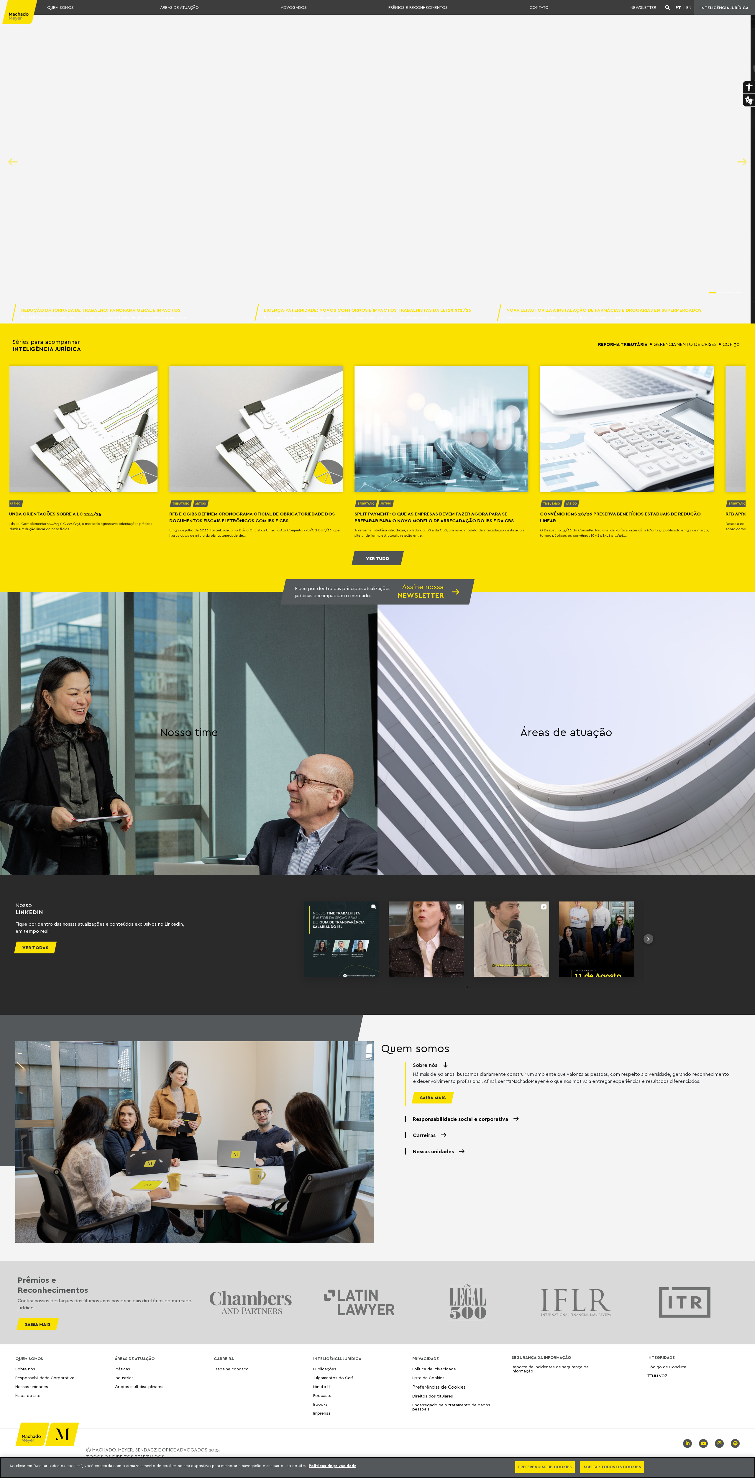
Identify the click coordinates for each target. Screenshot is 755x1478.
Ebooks (320, 1404)
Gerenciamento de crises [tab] (685, 344)
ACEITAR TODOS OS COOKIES (612, 1466)
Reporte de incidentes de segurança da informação (550, 1369)
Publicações (324, 1369)
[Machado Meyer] (19, 7)
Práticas (122, 1369)
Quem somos (415, 1048)
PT (678, 7)
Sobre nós (25, 1369)
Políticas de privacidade (332, 1465)
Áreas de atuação (566, 732)
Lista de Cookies (428, 1377)
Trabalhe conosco (231, 1369)
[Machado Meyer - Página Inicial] (19, 7)
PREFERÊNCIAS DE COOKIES (545, 1466)
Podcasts (322, 1395)
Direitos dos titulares (432, 1395)
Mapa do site (27, 1395)
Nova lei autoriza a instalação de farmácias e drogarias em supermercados (604, 310)
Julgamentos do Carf (333, 1377)
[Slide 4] (738, 292)
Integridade (661, 1357)
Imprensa (322, 1412)
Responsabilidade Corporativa (44, 1377)
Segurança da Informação (541, 1357)
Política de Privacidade (434, 1369)
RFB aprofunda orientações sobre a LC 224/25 (441, 514)
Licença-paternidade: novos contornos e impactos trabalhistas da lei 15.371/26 (367, 310)
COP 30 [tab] (731, 344)
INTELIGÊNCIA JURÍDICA (724, 7)
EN (688, 7)
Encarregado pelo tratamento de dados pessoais (451, 1406)
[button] (290, 939)
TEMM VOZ (657, 1375)
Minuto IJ (321, 1386)
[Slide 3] (729, 292)
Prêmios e (53, 1285)
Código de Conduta (666, 1367)
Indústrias (124, 1377)
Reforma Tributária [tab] (623, 344)
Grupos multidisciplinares (139, 1386)
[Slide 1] (712, 292)
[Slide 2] (721, 292)
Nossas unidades (31, 1386)
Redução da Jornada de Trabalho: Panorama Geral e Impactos (100, 310)
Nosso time (189, 732)
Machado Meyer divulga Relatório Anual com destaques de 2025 (343, 96)
